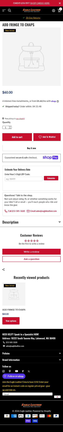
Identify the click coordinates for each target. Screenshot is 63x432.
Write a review (31, 251)
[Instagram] (3, 371)
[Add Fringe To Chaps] (13, 294)
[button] (10, 128)
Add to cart (17, 137)
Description (10, 222)
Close (60, 3)
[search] (9, 10)
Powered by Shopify (42, 411)
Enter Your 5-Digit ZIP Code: (17, 174)
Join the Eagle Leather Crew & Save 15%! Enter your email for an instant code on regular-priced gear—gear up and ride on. (26, 386)
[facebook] (22, 371)
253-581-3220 (11, 342)
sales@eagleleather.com (15, 346)
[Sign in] (53, 10)
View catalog (4, 10)
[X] (29, 371)
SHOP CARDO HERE (40, 3)
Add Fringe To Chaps (13, 310)
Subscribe (57, 397)
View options (11, 320)
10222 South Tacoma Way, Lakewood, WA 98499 (33, 338)
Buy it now (31, 148)
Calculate (51, 178)
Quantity (6, 122)
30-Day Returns (33, 18)
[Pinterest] (10, 371)
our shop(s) (20, 118)
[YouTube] (16, 371)
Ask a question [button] (31, 259)
